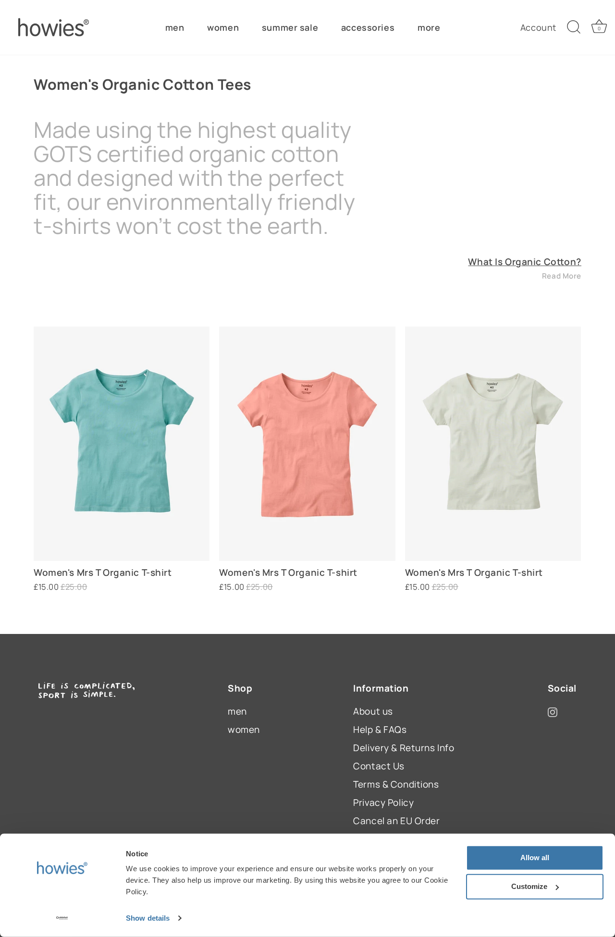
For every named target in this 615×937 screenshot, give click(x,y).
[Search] (573, 27)
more (429, 27)
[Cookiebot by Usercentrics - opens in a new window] (62, 918)
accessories (367, 27)
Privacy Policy (383, 802)
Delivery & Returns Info (403, 748)
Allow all (534, 857)
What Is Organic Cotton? (524, 262)
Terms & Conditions (396, 784)
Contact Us (379, 766)
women (223, 27)
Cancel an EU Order (396, 821)
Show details (148, 918)
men (174, 27)
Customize (529, 886)
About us (373, 711)
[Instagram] (552, 711)
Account (538, 27)
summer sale (290, 27)
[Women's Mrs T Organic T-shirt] (121, 444)
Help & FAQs (379, 729)
